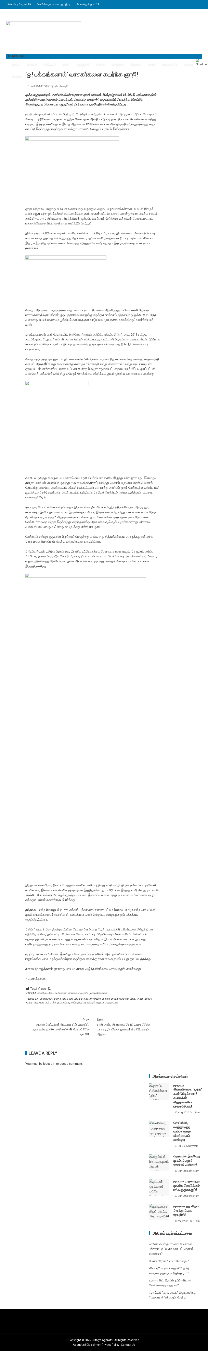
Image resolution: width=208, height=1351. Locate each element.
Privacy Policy (110, 1344)
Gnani (63, 998)
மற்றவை (16, 76)
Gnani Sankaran (75, 998)
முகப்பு (15, 64)
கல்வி (65, 64)
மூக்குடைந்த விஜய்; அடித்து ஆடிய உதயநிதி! (186, 1210)
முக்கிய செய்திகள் (98, 993)
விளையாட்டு (170, 64)
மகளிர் (188, 64)
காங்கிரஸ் (75, 1002)
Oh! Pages (95, 998)
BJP (37, 998)
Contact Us (128, 1344)
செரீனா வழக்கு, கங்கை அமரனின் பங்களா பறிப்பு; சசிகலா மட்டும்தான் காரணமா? (171, 1248)
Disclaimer (93, 1344)
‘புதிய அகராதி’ (75, 969)
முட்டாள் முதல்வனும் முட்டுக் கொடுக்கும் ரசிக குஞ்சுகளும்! (186, 1185)
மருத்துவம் (82, 64)
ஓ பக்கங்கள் (63, 1002)
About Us (79, 1344)
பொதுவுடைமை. (111, 1002)
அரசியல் (31, 64)
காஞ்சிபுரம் (42, 993)
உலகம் (151, 64)
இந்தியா (135, 64)
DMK (56, 998)
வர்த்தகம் (49, 64)
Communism (46, 998)
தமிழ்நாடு (118, 64)
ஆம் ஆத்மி (50, 1002)
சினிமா (100, 64)
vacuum (148, 998)
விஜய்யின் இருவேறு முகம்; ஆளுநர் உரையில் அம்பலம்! (186, 1160)
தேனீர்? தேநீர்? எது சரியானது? (169, 1261)
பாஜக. (99, 1002)
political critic (109, 998)
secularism (123, 998)
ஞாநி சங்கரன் (88, 1002)
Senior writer (136, 998)
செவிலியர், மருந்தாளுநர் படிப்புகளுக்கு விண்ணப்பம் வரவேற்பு (182, 1131)
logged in (49, 1064)
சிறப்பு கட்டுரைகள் (58, 993)
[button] (16, 56)
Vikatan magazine (34, 1002)
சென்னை (72, 993)
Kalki (86, 998)
